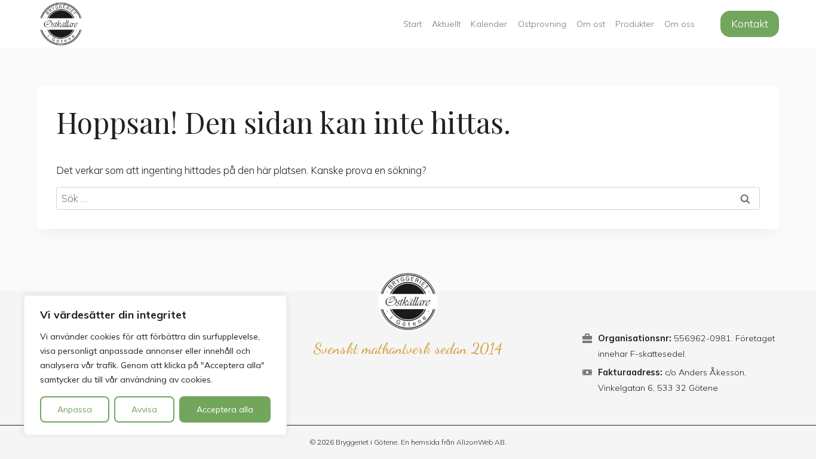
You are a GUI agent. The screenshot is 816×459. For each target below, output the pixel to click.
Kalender (489, 24)
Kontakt (749, 23)
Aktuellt (446, 24)
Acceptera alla (225, 409)
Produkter (634, 24)
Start (412, 24)
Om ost (590, 24)
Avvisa (144, 409)
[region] (155, 365)
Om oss (679, 24)
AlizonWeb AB (480, 441)
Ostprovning (542, 24)
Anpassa (74, 409)
